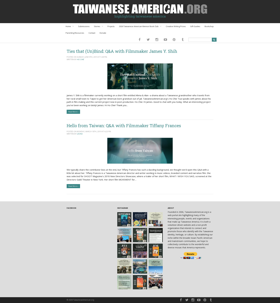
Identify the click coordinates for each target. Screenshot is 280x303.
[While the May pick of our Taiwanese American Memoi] (140, 282)
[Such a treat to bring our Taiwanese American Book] (140, 266)
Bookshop (209, 26)
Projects (111, 26)
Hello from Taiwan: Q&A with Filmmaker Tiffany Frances (124, 125)
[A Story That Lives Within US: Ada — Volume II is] (156, 219)
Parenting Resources (75, 33)
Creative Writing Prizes (176, 26)
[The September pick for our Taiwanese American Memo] (124, 219)
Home (68, 26)
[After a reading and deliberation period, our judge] (124, 282)
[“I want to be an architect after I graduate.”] (156, 235)
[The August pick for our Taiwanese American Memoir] (140, 235)
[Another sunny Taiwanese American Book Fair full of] (156, 282)
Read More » (73, 112)
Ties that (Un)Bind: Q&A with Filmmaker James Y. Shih (122, 51)
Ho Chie (80, 59)
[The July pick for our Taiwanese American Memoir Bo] (124, 251)
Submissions (84, 26)
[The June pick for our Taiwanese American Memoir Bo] (156, 251)
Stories (97, 26)
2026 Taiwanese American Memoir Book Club (139, 26)
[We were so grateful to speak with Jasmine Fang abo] (140, 219)
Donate (103, 33)
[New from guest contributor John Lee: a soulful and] (124, 266)
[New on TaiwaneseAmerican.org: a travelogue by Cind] (156, 266)
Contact (92, 33)
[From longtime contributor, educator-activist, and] (124, 235)
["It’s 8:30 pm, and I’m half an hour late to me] (140, 251)
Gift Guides (195, 26)
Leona (80, 134)
